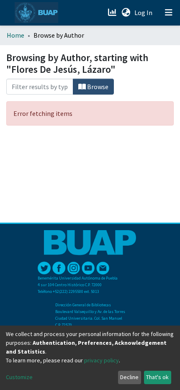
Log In (144, 12)
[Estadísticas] (113, 13)
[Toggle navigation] (168, 13)
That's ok (157, 377)
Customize (19, 377)
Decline (129, 377)
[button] (126, 13)
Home (15, 35)
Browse (97, 86)
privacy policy (101, 360)
